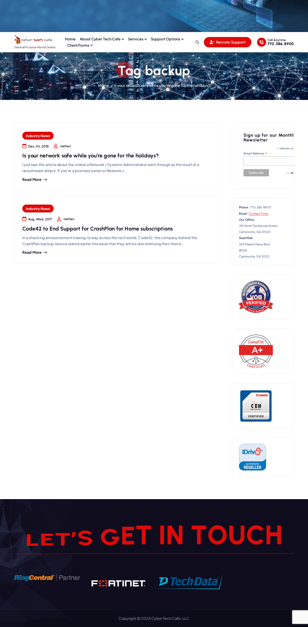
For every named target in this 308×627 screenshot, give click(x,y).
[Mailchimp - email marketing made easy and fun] (293, 173)
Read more (31, 179)
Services (135, 39)
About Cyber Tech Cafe (100, 39)
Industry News (38, 136)
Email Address (255, 153)
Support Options (165, 39)
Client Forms (78, 45)
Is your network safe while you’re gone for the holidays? (162, 85)
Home (70, 39)
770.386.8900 (280, 43)
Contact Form (259, 213)
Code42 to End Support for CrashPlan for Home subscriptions (97, 228)
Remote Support (230, 42)
